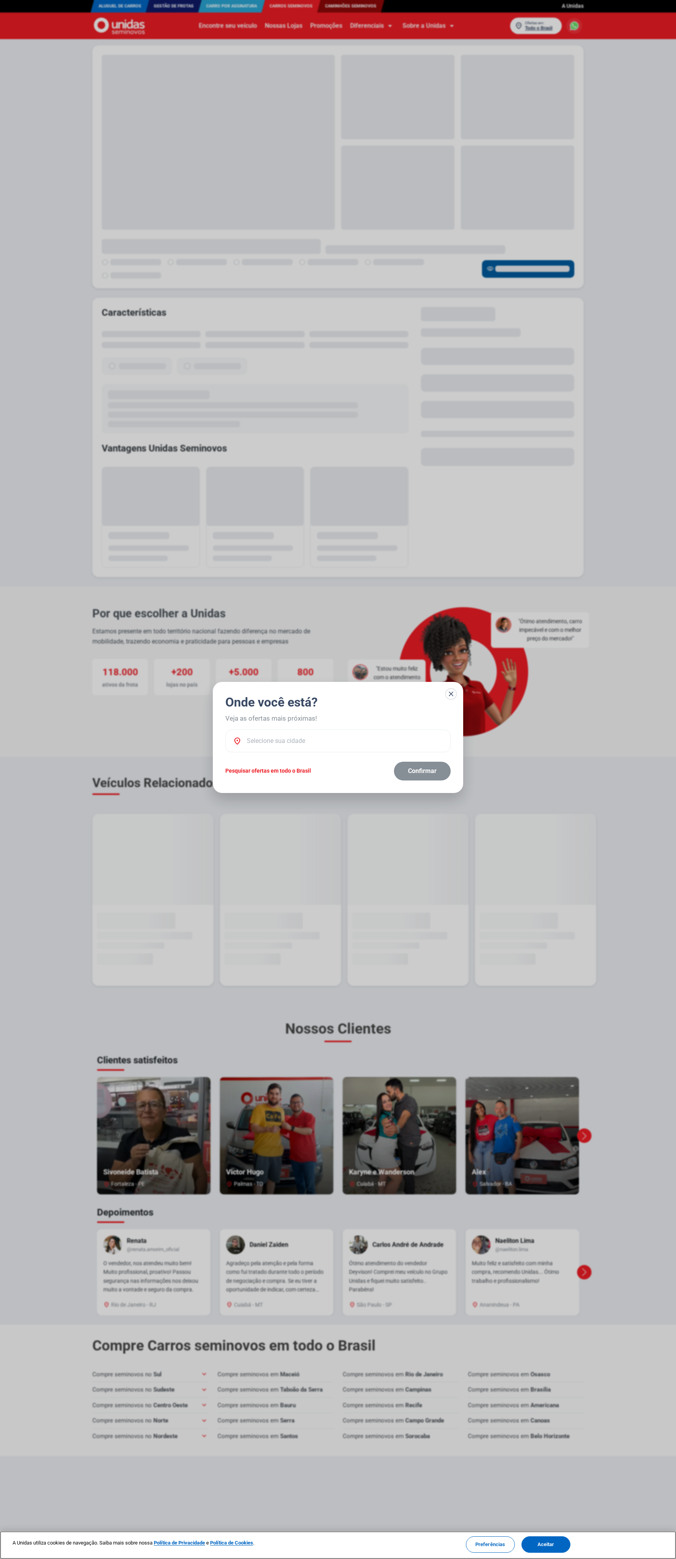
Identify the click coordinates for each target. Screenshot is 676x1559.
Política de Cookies (231, 1543)
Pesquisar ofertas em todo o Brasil (268, 771)
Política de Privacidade (179, 1543)
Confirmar (422, 771)
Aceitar (546, 1544)
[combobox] (344, 740)
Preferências (490, 1544)
